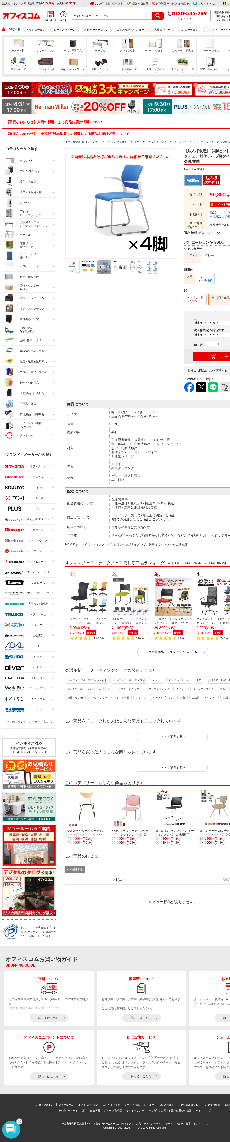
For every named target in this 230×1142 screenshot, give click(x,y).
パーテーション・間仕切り (30, 255)
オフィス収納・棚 (31, 192)
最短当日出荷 (140, 3)
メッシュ (157, 680)
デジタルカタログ (191, 1104)
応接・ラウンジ (100, 69)
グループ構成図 (113, 1110)
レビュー (149, 1104)
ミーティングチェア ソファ (123, 689)
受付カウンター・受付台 (31, 287)
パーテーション (210, 50)
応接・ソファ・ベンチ (33, 298)
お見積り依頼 (212, 1104)
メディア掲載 (132, 1104)
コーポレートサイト (69, 1110)
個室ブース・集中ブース (28, 245)
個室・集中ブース (210, 69)
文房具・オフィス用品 (33, 372)
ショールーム (66, 1104)
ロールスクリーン (64, 29)
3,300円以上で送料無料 (109, 3)
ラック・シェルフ (155, 50)
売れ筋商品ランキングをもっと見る (173, 652)
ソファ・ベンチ (45, 69)
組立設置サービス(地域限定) (173, 3)
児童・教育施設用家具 (33, 361)
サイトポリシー (135, 1110)
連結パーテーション (96, 29)
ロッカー (25, 203)
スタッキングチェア (157, 689)
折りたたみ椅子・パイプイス (84, 689)
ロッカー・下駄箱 (182, 50)
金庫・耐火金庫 (128, 69)
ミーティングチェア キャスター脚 (109, 697)
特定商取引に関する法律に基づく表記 (169, 1110)
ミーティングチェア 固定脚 (129, 680)
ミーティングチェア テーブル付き (87, 680)
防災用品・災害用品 (32, 414)
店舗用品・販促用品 (32, 393)
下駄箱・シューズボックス (30, 213)
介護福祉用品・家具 (32, 351)
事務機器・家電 (29, 319)
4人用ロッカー (161, 29)
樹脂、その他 (75, 697)
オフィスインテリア (182, 69)
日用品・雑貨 (28, 403)
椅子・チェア (18, 69)
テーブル (100, 50)
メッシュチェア (35, 29)
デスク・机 (18, 50)
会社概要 (95, 1110)
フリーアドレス (45, 50)
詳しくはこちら (48, 1018)
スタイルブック (111, 1104)
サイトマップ (203, 1110)
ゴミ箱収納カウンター (130, 29)
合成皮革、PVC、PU (204, 697)
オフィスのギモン (88, 1104)
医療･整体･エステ (31, 340)
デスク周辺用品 (73, 50)
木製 (198, 680)
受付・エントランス (72, 69)
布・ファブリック (179, 680)
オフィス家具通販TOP (41, 1104)
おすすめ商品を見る (172, 736)
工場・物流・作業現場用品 (27, 329)
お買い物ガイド (167, 1104)
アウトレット (28, 435)
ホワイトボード (155, 69)
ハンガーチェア (188, 29)
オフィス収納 (128, 50)
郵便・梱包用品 (29, 382)
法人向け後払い (207, 3)
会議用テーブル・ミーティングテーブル (33, 224)
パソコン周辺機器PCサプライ (31, 425)
